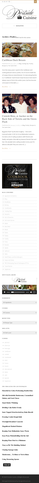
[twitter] (6, 1)
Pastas (6, 236)
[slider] (18, 292)
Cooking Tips (25, 63)
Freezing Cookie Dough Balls (12, 417)
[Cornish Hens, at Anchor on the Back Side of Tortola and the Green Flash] (19, 103)
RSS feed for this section (23, 37)
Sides (6, 254)
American (7, 345)
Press (6, 242)
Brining (6, 205)
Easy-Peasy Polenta (8, 436)
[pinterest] (4, 1)
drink (5, 360)
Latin (5, 375)
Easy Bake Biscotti (26, 412)
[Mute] (31, 292)
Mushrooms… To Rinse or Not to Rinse (15, 454)
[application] (19, 286)
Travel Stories (8, 266)
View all (7, 465)
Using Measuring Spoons (10, 459)
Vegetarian (7, 269)
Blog (20, 63)
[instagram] (9, 1)
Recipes (4, 65)
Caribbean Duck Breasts (14, 60)
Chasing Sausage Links (10, 450)
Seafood (6, 251)
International (8, 369)
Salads (6, 248)
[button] (20, 286)
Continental (7, 357)
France (6, 363)
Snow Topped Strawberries (11, 412)
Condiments (7, 208)
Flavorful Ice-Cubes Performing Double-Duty (17, 390)
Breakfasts (7, 202)
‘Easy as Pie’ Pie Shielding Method (14, 445)
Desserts (7, 214)
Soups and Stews (9, 260)
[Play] (5, 292)
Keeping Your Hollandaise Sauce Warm (15, 431)
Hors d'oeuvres (8, 217)
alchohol (6, 342)
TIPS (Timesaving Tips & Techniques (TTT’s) (16, 263)
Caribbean (7, 351)
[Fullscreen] (34, 292)
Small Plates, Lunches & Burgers (13, 257)
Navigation (20, 26)
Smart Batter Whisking (10, 403)
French (6, 366)
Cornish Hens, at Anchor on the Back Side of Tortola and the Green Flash (19, 118)
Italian (6, 223)
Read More (5, 87)
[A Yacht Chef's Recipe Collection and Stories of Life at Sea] (19, 20)
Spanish (6, 378)
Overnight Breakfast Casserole (12, 421)
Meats (6, 229)
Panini (6, 232)
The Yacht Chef (12, 65)
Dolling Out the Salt (22, 436)
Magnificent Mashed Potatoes (12, 426)
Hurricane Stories (9, 220)
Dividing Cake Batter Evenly (12, 407)
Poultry (31, 63)
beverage (7, 348)
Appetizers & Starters (10, 196)
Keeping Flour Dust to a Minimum (14, 440)
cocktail (6, 354)
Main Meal (7, 226)
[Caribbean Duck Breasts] (19, 50)
